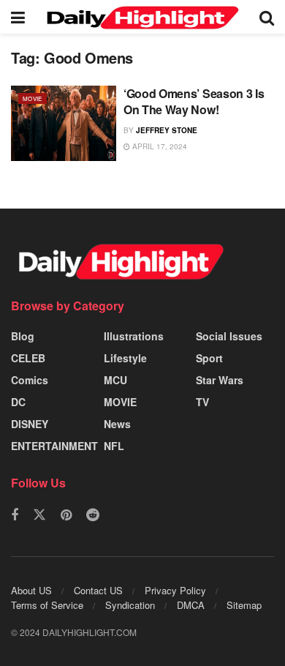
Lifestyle (125, 358)
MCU (115, 380)
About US (31, 590)
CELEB (28, 358)
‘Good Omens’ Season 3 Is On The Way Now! (193, 101)
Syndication (130, 605)
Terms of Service (47, 605)
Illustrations (134, 336)
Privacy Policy (175, 590)
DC (18, 401)
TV (202, 401)
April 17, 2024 (158, 146)
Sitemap (244, 605)
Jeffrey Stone (166, 130)
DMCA (191, 605)
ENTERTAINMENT (54, 445)
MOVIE (32, 98)
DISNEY (29, 423)
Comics (29, 380)
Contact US (98, 590)
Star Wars (219, 380)
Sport (209, 358)
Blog (22, 336)
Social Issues (229, 336)
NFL (114, 445)
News (117, 423)
